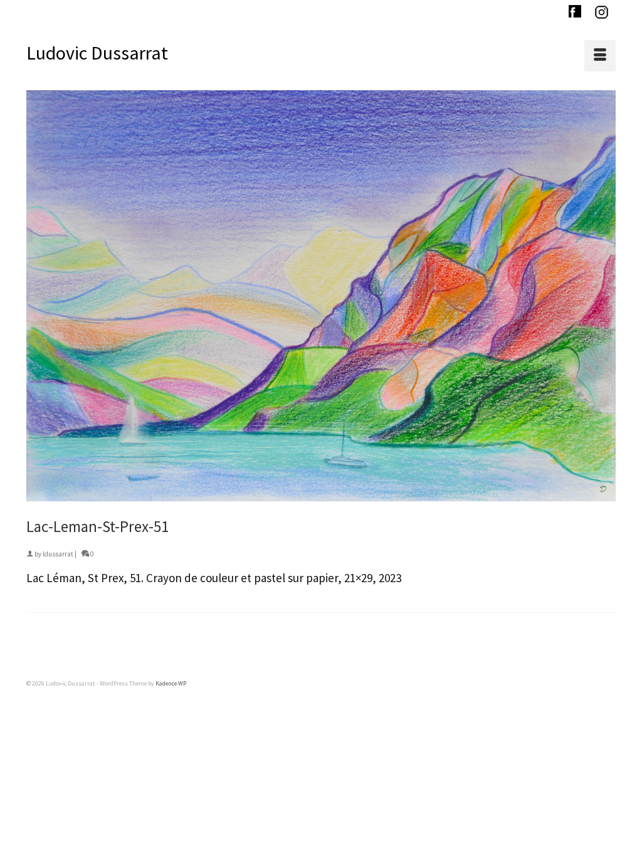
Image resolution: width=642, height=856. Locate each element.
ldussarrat (58, 554)
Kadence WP (170, 683)
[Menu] (600, 55)
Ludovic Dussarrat (97, 53)
